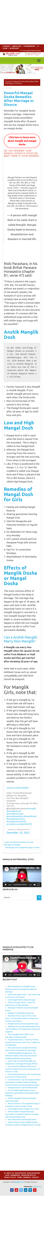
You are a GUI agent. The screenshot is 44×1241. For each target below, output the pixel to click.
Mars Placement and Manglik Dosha (22, 1119)
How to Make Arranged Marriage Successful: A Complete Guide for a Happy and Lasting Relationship (21, 1114)
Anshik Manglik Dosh (21, 334)
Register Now (20, 1173)
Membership (30, 46)
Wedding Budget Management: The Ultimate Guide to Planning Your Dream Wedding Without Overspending (21, 1055)
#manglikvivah (29, 816)
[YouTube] (16, 1191)
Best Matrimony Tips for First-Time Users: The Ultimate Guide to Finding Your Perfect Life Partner (22, 1018)
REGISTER (17, 46)
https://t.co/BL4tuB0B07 (17, 788)
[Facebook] (12, 1191)
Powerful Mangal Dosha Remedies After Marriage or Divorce (19, 99)
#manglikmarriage (14, 814)
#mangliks (31, 808)
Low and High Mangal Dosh (19, 425)
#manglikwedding (14, 816)
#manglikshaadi (13, 811)
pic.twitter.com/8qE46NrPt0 (19, 824)
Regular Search (33, 1173)
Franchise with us (28, 1175)
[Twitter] (21, 1191)
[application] (22, 876)
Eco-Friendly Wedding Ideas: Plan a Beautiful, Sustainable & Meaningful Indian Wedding (22, 1093)
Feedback (27, 1177)
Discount (15, 48)
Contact (35, 1177)
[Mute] (34, 884)
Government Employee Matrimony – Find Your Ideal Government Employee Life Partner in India (22, 1069)
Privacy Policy (10, 1177)
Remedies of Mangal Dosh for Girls (18, 494)
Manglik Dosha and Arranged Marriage (23, 1024)
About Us (10, 1173)
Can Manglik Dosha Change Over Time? (23, 1109)
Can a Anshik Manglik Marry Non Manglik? (20, 639)
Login (7, 1175)
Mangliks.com (37, 1186)
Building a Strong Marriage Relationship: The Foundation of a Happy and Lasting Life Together (22, 1029)
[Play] (6, 884)
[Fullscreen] (38, 884)
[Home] (4, 1173)
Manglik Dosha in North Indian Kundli (22, 1088)
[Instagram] (30, 1191)
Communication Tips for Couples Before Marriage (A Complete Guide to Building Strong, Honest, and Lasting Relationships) (22, 1082)
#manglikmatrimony (15, 819)
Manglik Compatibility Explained (21, 1013)
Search (7, 46)
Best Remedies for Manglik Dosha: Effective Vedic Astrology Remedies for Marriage (21, 989)
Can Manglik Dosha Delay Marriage (21, 1000)
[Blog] (34, 1191)
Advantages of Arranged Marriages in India (22, 847)
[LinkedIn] (25, 1191)
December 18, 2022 (17, 832)
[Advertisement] (22, 22)
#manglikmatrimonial (16, 821)
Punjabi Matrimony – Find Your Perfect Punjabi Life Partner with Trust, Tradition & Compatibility (22, 1042)
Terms (19, 1177)
